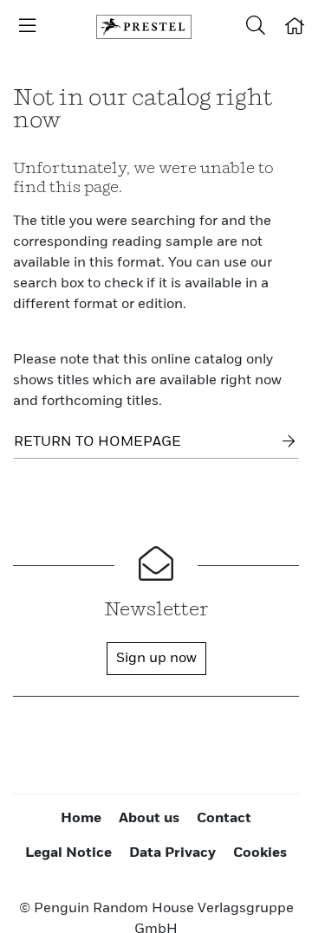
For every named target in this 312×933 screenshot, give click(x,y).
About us (149, 819)
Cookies (260, 853)
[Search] (255, 27)
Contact (224, 819)
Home (81, 819)
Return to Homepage (97, 442)
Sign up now (156, 659)
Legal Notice (68, 853)
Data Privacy (172, 853)
